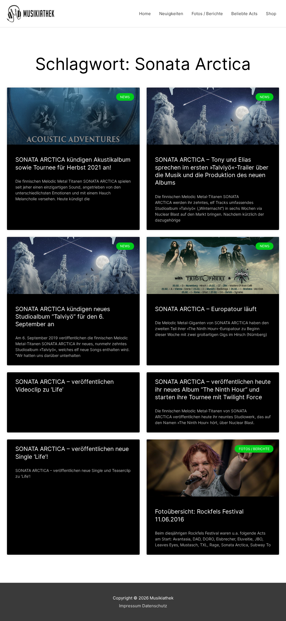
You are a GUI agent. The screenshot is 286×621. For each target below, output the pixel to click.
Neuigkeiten (171, 13)
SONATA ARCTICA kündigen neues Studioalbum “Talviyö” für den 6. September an (62, 316)
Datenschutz (154, 605)
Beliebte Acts (244, 13)
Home (145, 13)
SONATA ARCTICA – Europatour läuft (206, 308)
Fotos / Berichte (207, 13)
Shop (271, 13)
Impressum (130, 605)
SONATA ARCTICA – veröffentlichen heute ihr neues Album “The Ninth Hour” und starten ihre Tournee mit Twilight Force (213, 389)
